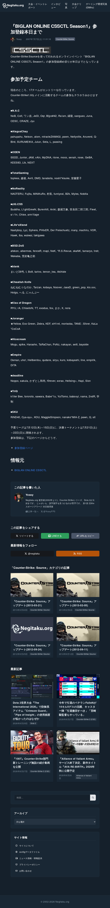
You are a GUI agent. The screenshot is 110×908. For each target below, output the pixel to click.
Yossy (29, 495)
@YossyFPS (49, 511)
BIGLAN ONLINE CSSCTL (30, 470)
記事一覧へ (33, 511)
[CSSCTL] (31, 50)
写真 (66, 5)
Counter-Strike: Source (65, 39)
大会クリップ (76, 5)
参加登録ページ (23, 448)
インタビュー (55, 5)
